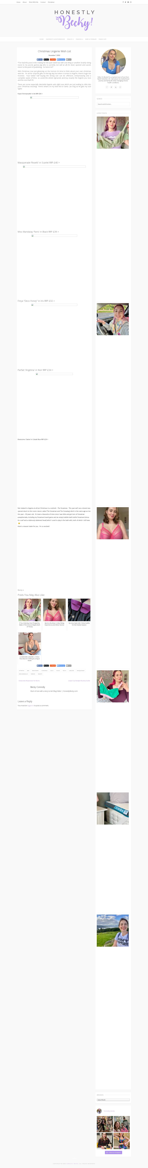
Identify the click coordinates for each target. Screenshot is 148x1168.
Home (18, 2)
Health (70, 39)
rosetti (40, 674)
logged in (30, 705)
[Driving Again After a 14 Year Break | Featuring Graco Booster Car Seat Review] (113, 319)
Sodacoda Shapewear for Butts (29, 681)
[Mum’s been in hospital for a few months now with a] (122, 1124)
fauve (58, 670)
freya (64, 670)
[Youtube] (115, 87)
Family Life (102, 39)
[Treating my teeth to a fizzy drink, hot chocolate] (105, 1141)
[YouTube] (128, 2)
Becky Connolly (37, 686)
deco (51, 670)
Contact (43, 2)
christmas (44, 670)
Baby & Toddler (90, 39)
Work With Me (33, 2)
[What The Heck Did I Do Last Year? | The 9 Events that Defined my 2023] (113, 930)
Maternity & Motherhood (55, 39)
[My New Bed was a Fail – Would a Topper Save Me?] (113, 808)
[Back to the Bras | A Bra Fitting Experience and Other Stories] (113, 523)
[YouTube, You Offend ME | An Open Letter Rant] (113, 686)
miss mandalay (23, 674)
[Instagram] (130, 2)
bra (28, 670)
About (25, 2)
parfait (33, 674)
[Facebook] (123, 2)
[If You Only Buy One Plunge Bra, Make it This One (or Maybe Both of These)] (113, 132)
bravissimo (35, 670)
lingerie (71, 670)
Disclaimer (51, 2)
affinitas (21, 670)
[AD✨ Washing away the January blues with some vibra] (122, 1141)
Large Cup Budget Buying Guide (79, 681)
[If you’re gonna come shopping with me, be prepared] (105, 1124)
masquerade (80, 670)
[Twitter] (125, 2)
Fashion (79, 39)
